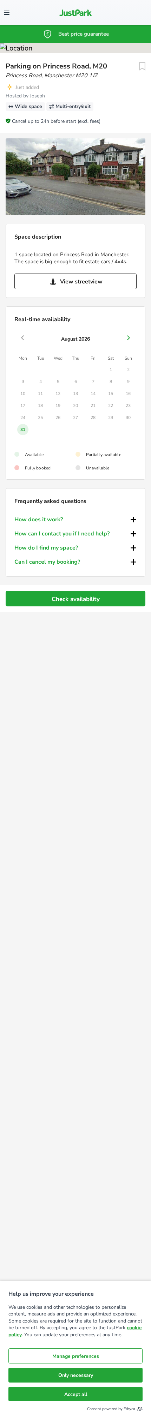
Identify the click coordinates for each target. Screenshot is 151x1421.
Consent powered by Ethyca (111, 1408)
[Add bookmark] (142, 66)
